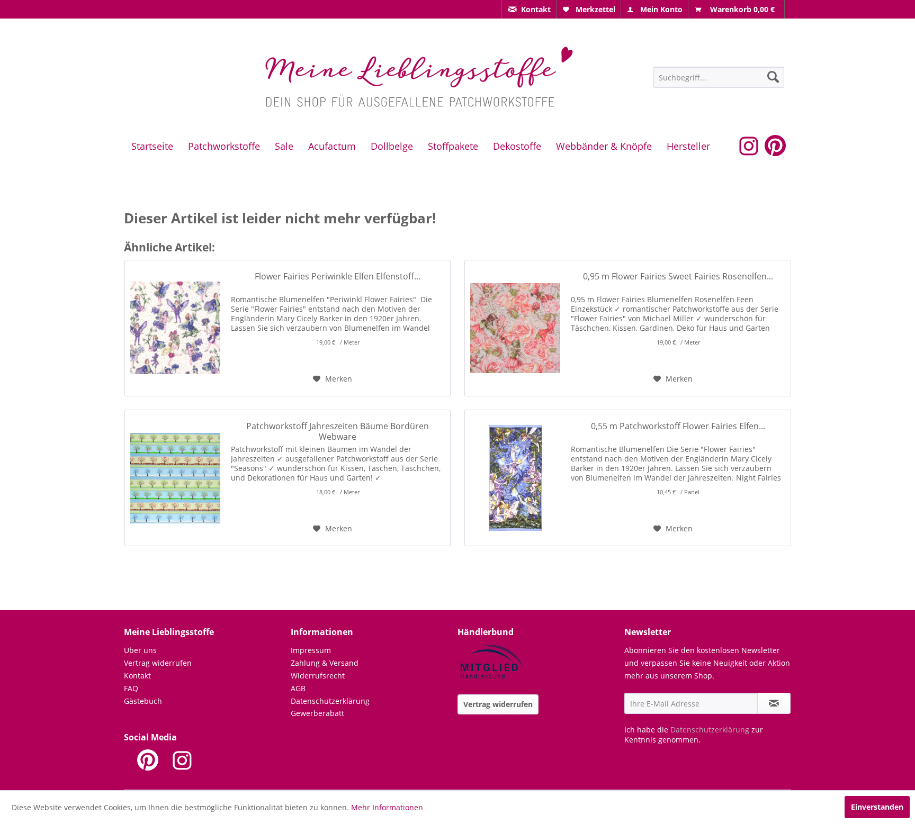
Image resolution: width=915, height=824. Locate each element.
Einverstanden (877, 807)
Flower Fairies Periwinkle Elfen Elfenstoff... (337, 276)
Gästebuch (143, 701)
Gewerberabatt (317, 713)
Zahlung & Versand (324, 663)
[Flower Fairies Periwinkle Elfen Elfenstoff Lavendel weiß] (175, 328)
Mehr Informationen (387, 807)
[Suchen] (773, 76)
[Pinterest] (147, 760)
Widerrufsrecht (318, 676)
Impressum (311, 650)
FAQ (131, 688)
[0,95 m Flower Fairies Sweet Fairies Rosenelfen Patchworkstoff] (515, 328)
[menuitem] (529, 9)
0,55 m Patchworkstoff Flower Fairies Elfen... (678, 426)
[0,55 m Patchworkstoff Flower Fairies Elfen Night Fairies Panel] (515, 478)
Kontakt (137, 676)
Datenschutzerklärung (330, 701)
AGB (298, 688)
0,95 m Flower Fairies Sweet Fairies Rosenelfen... (678, 276)
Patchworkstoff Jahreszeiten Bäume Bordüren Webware (337, 431)
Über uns (140, 650)
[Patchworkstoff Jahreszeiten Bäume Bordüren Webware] (175, 478)
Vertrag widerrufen (158, 663)
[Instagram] (182, 760)
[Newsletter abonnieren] (774, 703)
